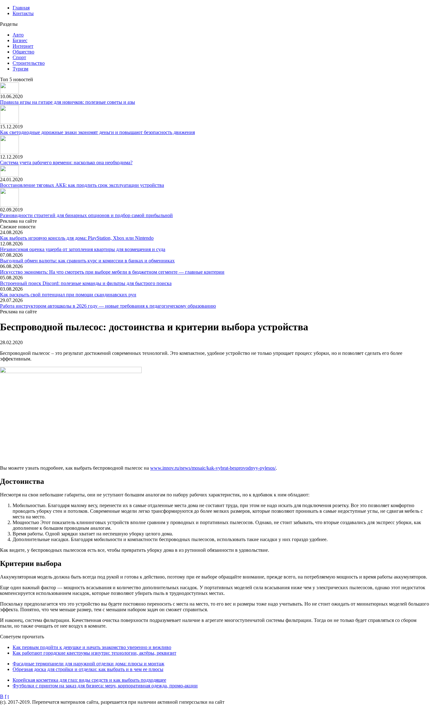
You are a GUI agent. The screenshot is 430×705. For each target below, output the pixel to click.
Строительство (29, 63)
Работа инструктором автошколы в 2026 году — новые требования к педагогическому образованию (108, 306)
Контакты (23, 13)
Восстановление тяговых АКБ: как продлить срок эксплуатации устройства (82, 185)
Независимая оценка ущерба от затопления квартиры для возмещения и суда (82, 249)
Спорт (19, 57)
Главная (21, 7)
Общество (23, 51)
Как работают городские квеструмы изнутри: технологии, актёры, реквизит (94, 653)
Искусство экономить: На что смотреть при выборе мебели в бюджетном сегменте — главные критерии (112, 272)
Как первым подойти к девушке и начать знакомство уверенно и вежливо (92, 647)
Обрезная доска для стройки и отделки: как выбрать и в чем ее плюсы (88, 669)
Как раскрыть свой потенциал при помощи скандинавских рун (68, 294)
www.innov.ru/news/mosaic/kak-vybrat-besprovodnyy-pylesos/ (213, 468)
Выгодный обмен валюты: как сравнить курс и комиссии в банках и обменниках (87, 260)
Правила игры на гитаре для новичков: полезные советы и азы (67, 102)
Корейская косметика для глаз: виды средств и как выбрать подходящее (89, 680)
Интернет (23, 46)
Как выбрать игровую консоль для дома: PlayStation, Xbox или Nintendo (77, 238)
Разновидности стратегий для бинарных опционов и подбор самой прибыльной (86, 215)
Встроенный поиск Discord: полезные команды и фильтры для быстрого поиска (86, 283)
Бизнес (20, 40)
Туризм (20, 68)
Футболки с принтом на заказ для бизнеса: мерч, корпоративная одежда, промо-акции (105, 685)
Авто (18, 34)
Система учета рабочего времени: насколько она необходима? (66, 162)
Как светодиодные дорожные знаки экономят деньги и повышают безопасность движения (97, 132)
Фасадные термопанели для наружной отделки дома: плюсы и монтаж (88, 663)
